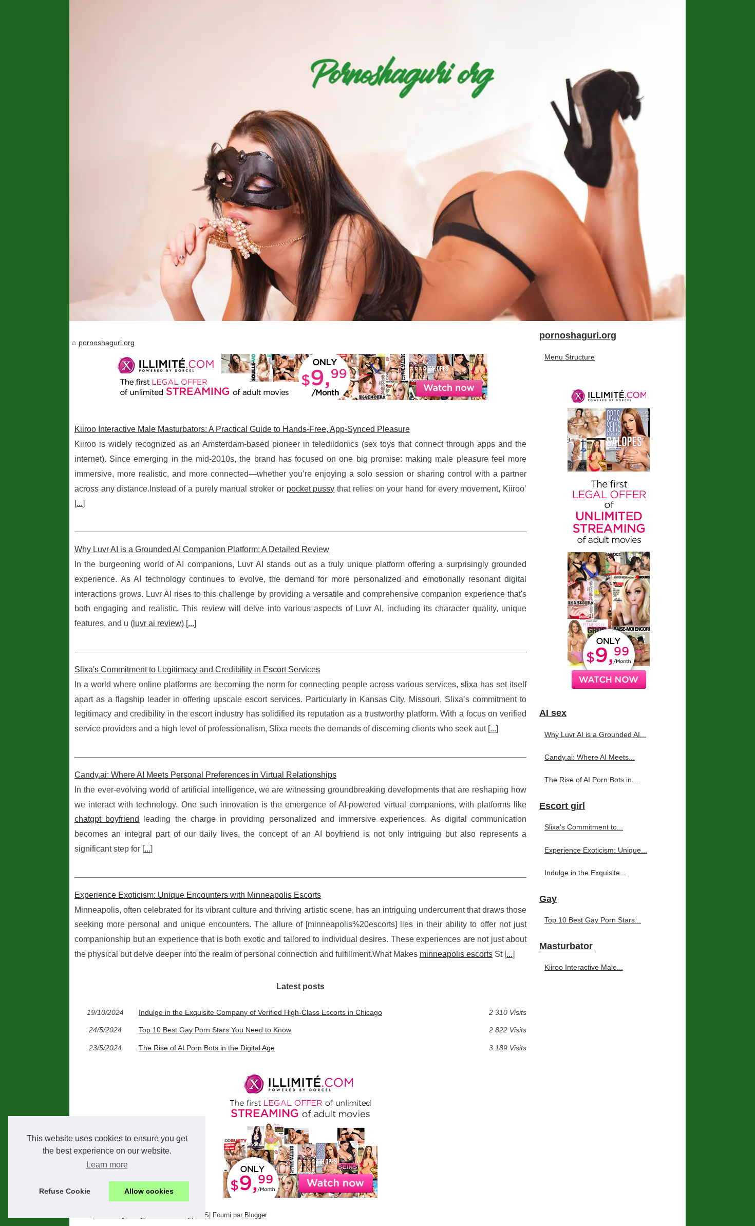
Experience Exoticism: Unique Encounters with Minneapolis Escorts (197, 895)
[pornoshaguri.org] (377, 160)
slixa (469, 684)
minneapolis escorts (456, 954)
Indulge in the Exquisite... (585, 873)
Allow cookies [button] (149, 1191)
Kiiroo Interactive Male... (583, 967)
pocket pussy (311, 488)
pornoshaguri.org (107, 342)
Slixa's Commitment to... (583, 827)
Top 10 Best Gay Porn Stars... (592, 920)
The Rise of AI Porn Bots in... (591, 780)
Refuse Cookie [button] (64, 1191)
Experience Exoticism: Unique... (595, 850)
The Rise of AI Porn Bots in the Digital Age (207, 1047)
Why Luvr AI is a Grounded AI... (595, 734)
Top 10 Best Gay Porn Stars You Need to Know (215, 1029)
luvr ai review (157, 623)
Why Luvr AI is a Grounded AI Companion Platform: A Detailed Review (201, 549)
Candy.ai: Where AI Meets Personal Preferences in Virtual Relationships (205, 774)
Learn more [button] (107, 1164)
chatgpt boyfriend (106, 819)
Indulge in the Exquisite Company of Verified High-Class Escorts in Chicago (260, 1012)
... (80, 503)
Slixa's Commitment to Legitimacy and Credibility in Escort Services (197, 669)
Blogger (255, 1215)
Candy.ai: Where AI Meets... (589, 757)
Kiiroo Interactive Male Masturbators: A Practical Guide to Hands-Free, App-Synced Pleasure (242, 429)
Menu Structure (569, 357)
